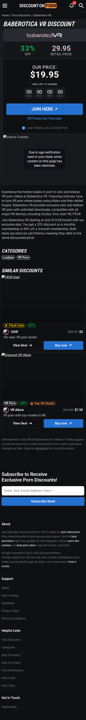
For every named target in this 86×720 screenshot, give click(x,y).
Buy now (61, 345)
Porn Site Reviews (13, 670)
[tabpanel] (43, 225)
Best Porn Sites (11, 662)
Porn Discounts (21, 15)
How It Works (10, 595)
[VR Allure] (43, 376)
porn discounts (70, 532)
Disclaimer (8, 603)
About (5, 588)
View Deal (20, 345)
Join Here (42, 109)
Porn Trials (8, 685)
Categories (8, 647)
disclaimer (41, 448)
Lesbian (8, 257)
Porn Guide (8, 678)
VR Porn (23, 257)
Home (5, 15)
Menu (5, 5)
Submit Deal (9, 707)
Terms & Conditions (14, 618)
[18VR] (43, 298)
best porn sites (26, 545)
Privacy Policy (10, 610)
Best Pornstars (11, 655)
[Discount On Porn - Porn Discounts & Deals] (38, 5)
